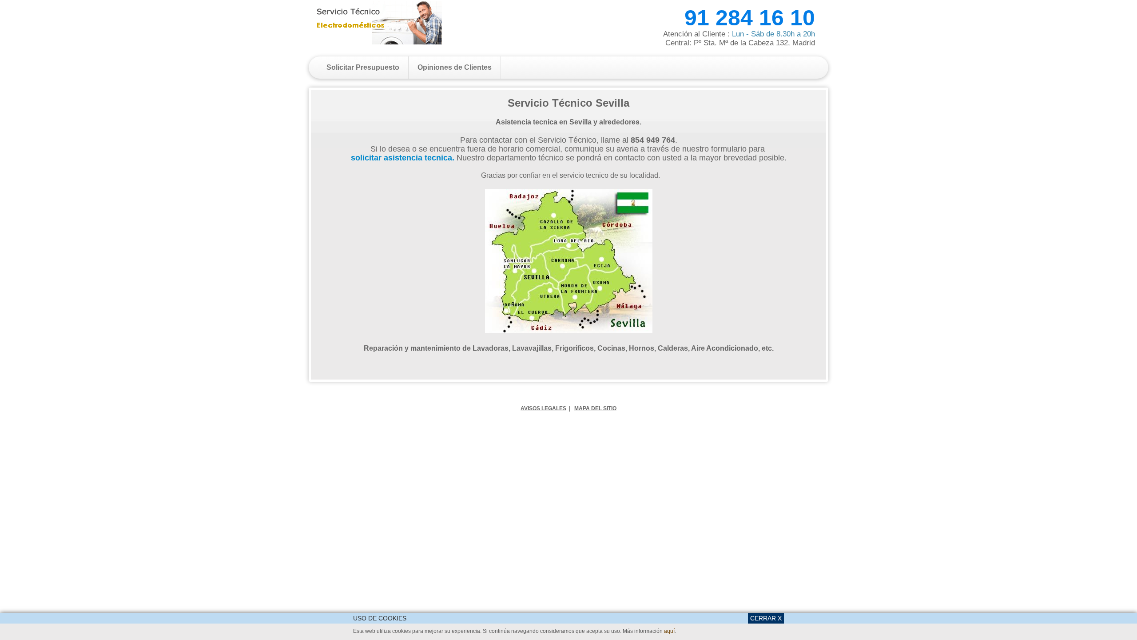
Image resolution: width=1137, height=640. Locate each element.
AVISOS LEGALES (543, 408)
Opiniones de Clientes (454, 67)
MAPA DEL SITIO (595, 408)
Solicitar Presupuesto (362, 67)
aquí (669, 631)
